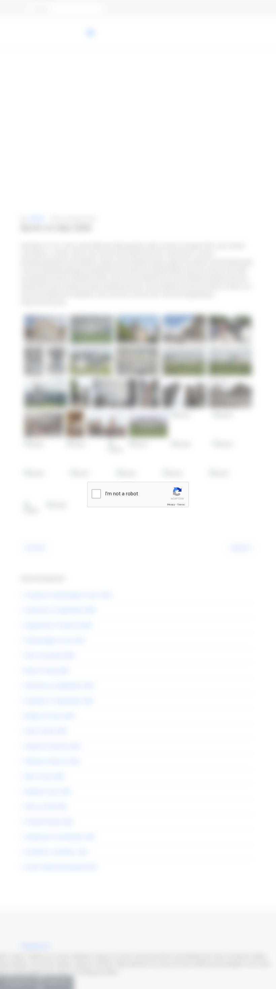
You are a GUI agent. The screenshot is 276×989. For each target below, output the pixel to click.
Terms (180, 504)
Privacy (171, 504)
